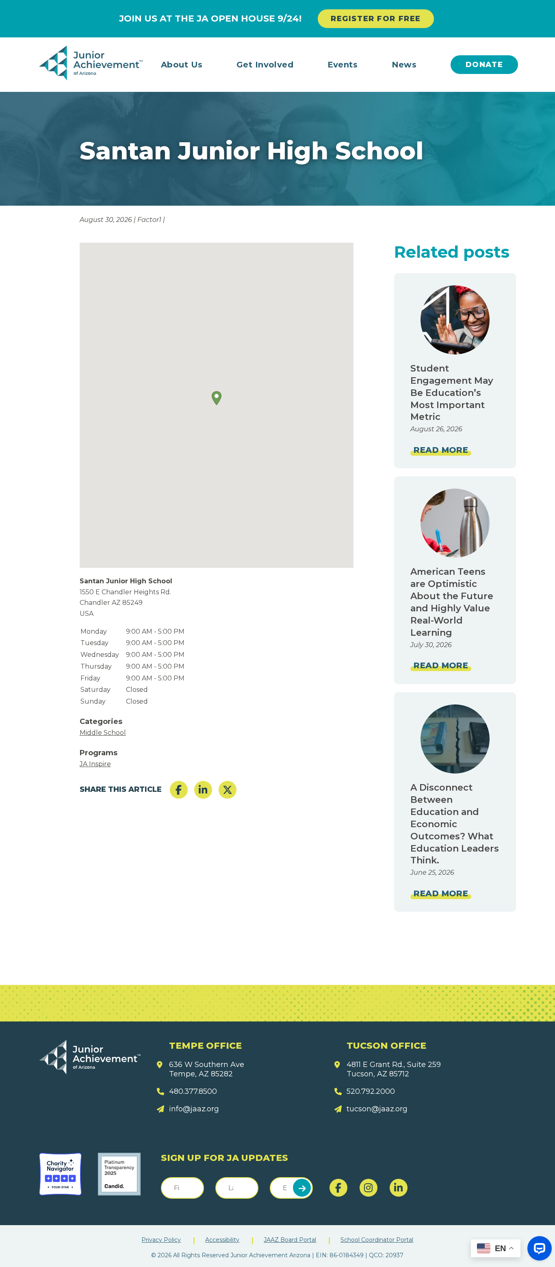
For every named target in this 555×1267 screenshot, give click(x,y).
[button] (216, 398)
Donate (484, 64)
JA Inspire (95, 764)
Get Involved (265, 65)
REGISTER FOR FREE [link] (376, 18)
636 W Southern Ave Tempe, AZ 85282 (206, 1069)
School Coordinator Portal (376, 1239)
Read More (441, 450)
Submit (302, 1188)
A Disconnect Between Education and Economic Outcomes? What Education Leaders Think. (454, 824)
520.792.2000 (371, 1091)
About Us (182, 65)
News (404, 65)
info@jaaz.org (194, 1108)
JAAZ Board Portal (290, 1239)
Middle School (103, 733)
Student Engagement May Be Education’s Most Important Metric (451, 393)
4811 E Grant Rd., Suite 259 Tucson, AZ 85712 (394, 1069)
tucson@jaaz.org (377, 1108)
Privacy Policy (161, 1239)
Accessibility (222, 1239)
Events (342, 65)
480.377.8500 (193, 1091)
